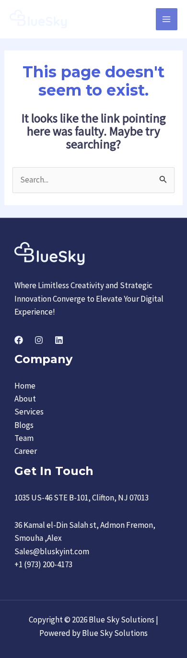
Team (24, 438)
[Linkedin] (59, 340)
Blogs (24, 425)
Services (29, 411)
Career (25, 451)
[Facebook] (18, 340)
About (25, 398)
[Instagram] (39, 340)
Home (24, 385)
